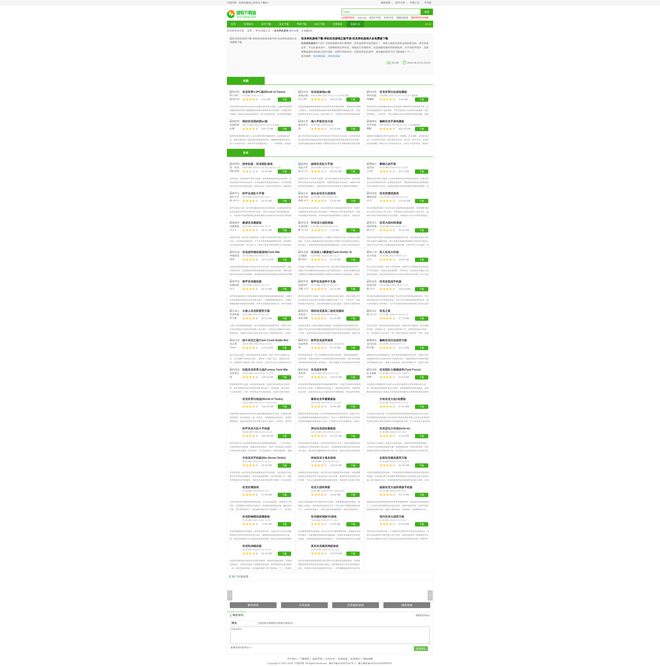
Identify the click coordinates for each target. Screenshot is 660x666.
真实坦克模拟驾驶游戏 (324, 545)
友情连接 (343, 658)
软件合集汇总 (263, 30)
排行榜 (428, 24)
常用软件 (248, 24)
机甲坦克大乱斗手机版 (256, 428)
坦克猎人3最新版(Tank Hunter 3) (331, 252)
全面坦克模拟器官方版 (393, 457)
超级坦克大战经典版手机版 (396, 487)
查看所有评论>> (423, 615)
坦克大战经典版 (320, 487)
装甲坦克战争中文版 (323, 281)
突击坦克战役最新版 (323, 428)
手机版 (427, 2)
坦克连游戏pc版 (321, 91)
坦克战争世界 (319, 369)
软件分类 (400, 2)
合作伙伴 (330, 658)
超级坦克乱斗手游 (322, 163)
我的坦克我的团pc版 (255, 121)
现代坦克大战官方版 (392, 516)
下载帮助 (304, 658)
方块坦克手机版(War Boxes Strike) (264, 457)
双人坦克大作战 (389, 252)
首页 (233, 24)
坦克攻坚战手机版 (391, 281)
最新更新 (385, 2)
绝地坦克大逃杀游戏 (323, 457)
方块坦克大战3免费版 (393, 399)
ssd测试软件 (348, 17)
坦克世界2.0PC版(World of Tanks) (263, 91)
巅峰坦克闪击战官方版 (393, 340)
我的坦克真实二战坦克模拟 (327, 310)
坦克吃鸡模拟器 (252, 545)
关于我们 (292, 658)
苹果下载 (301, 24)
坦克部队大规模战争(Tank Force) (400, 369)
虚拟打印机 (375, 17)
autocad (362, 17)
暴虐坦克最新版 (252, 222)
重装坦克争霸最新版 (323, 399)
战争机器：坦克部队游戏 (257, 163)
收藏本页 (308, 31)
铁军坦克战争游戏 (322, 340)
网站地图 (368, 658)
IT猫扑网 (299, 663)
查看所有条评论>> (240, 647)
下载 (284, 129)
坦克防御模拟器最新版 (256, 516)
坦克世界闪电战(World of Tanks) (262, 399)
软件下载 (266, 24)
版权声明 (317, 658)
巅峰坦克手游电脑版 (392, 121)
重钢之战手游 (388, 163)
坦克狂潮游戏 (250, 487)
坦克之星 (385, 310)
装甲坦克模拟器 (252, 281)
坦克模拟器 (319, 56)
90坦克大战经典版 (322, 222)
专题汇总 (414, 2)
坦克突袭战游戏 (389, 193)
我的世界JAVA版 (419, 17)
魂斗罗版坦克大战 (322, 121)
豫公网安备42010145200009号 (375, 663)
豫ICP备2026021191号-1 (342, 663)
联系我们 (355, 658)
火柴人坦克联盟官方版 (256, 310)
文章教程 (337, 24)
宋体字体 (388, 17)
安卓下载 (284, 24)
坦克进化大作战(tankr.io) (395, 428)
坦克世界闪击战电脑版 (393, 91)
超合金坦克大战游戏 (323, 193)
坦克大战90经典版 (391, 222)
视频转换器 (402, 17)
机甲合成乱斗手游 (253, 193)
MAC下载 (320, 24)
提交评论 (421, 648)
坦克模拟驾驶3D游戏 (324, 516)
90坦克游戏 (334, 56)
